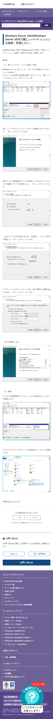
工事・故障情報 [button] (39, 554)
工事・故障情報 (10, 657)
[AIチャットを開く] (33, 699)
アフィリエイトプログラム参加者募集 (18, 604)
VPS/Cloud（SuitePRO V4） (15, 631)
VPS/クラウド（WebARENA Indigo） (32, 11)
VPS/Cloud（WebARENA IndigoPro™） (20, 641)
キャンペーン (9, 598)
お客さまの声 (9, 591)
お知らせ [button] (13, 554)
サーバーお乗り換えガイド (14, 588)
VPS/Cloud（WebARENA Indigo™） (18, 637)
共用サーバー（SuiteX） (14, 621)
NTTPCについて (11, 670)
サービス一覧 (9, 584)
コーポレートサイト (11, 663)
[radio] (19, 517)
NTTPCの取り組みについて (15, 677)
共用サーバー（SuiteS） (14, 624)
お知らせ (8, 594)
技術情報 (7, 14)
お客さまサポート (28, 4)
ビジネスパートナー (12, 601)
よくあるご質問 (41, 11)
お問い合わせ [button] (26, 562)
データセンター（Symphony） (16, 644)
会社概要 (8, 673)
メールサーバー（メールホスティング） (19, 627)
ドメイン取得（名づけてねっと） (17, 617)
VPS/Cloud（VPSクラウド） (15, 634)
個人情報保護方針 (10, 697)
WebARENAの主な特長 (13, 581)
